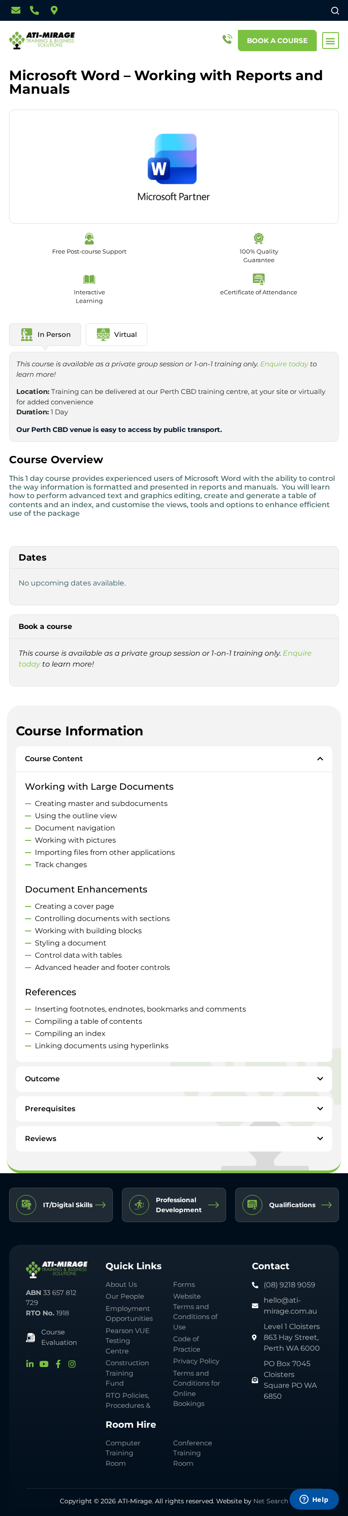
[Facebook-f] (58, 1364)
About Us (121, 1284)
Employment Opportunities (129, 1313)
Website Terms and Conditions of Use (195, 1311)
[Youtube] (44, 1364)
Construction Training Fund (127, 1372)
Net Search (270, 1501)
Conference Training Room (192, 1453)
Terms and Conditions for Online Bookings (196, 1388)
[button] (330, 40)
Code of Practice (186, 1343)
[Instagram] (72, 1364)
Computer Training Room (123, 1453)
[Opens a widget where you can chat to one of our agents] (314, 1500)
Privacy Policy (196, 1361)
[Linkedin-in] (30, 1364)
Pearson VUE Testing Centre (128, 1340)
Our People (125, 1296)
